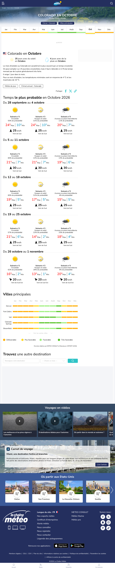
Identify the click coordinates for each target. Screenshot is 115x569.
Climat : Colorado (49, 23)
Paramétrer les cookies (98, 554)
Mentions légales (15, 553)
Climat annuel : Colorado (31, 86)
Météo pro (76, 519)
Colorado (16, 8)
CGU (24, 553)
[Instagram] (108, 522)
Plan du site (37, 553)
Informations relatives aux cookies (56, 553)
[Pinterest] (103, 528)
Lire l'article (102, 464)
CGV (29, 553)
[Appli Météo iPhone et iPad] (61, 545)
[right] (111, 422)
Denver (9, 306)
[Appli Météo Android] (77, 545)
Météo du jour (10, 86)
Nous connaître (44, 527)
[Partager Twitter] (70, 91)
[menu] (3, 3)
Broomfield (7, 328)
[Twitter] (108, 517)
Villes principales (66, 23)
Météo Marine (78, 516)
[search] (111, 3)
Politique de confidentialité (79, 553)
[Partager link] (75, 91)
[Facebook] (103, 517)
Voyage (4, 8)
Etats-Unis (10, 8)
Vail (10, 317)
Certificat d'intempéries (47, 519)
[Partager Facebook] (65, 91)
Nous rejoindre (43, 531)
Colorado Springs (8, 323)
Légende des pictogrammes (50, 538)
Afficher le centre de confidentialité (58, 557)
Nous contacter (44, 535)
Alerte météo (43, 523)
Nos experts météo (45, 516)
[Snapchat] (103, 522)
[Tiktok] (108, 528)
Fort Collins (7, 311)
